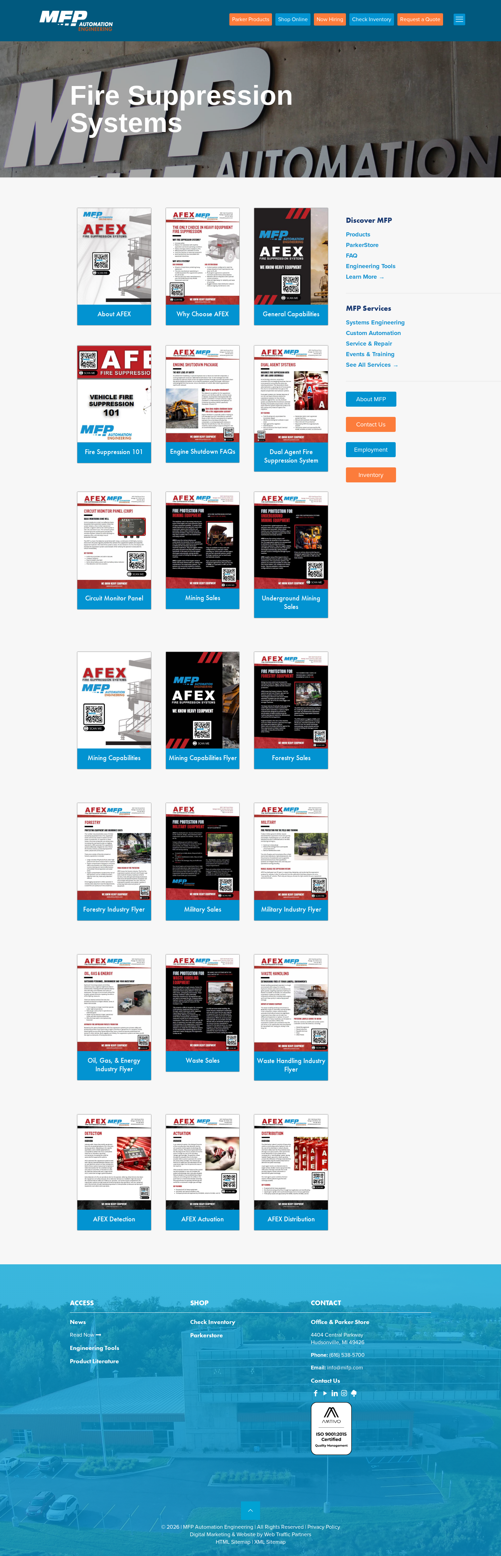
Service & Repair (369, 343)
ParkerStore (362, 245)
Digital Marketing (210, 1534)
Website (246, 1534)
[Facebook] (315, 1394)
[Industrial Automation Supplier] (76, 20)
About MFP (371, 399)
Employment (371, 449)
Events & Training (370, 354)
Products (358, 234)
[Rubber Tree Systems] (354, 1395)
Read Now (83, 1335)
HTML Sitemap (233, 1542)
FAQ (352, 255)
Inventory (371, 475)
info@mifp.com (345, 1367)
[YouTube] (325, 1394)
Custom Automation (373, 333)
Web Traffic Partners (287, 1534)
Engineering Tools (371, 266)
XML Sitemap (270, 1542)
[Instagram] (344, 1394)
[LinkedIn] (334, 1394)
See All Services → (372, 364)
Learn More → (365, 276)
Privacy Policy (323, 1527)
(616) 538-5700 (347, 1355)
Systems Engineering (375, 322)
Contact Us (370, 424)
